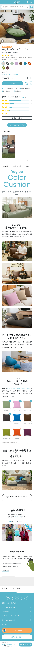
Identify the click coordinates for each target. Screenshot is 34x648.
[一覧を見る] (2, 40)
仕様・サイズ (17, 166)
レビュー (28, 166)
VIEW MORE (5, 570)
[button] (15, 7)
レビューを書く (17, 118)
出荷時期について (25, 88)
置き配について (7, 91)
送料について (18, 91)
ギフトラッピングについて (10, 88)
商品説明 (5, 166)
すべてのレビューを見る (17, 125)
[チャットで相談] (31, 7)
